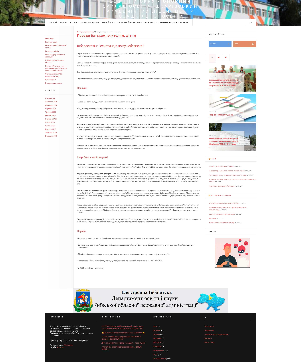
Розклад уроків (51, 42)
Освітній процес (109, 22)
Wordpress (68, 345)
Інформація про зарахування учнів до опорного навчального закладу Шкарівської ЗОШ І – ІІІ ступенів (224, 83)
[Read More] (210, 89)
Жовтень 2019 (51, 133)
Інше (155, 326)
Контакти (184, 22)
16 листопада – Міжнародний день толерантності (227, 171)
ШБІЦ (213, 158)
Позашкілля (150, 22)
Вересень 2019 (51, 136)
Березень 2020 (51, 119)
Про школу (209, 326)
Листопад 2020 (51, 102)
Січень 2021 (50, 98)
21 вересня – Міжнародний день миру (222, 186)
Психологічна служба (167, 22)
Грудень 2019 (50, 129)
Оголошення (158, 350)
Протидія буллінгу (87, 32)
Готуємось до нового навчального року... (224, 203)
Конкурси (157, 346)
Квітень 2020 (50, 115)
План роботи (50, 80)
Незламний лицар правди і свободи (221, 222)
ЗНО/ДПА (73, 22)
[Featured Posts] (212, 57)
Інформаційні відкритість (130, 22)
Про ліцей (53, 22)
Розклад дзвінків (52, 51)
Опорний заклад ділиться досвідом (222, 214)
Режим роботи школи (89, 22)
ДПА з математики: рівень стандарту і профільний (123, 343)
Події (155, 355)
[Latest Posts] (219, 57)
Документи (209, 330)
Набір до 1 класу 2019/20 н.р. (221, 115)
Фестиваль (212, 218)
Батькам (212, 76)
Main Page (49, 39)
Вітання (156, 334)
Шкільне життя (159, 359)
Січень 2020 (50, 126)
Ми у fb (213, 44)
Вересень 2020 (51, 105)
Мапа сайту (209, 342)
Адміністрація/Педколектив (216, 334)
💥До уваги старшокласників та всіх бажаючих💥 (123, 333)
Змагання (157, 338)
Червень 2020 (50, 109)
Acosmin (60, 347)
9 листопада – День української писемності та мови (228, 175)
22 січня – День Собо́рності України (221, 166)
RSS (236, 44)
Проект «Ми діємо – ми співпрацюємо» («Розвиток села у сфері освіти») (56, 68)
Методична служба (221, 195)
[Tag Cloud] (226, 57)
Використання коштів (53, 83)
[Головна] (78, 32)
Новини (63, 22)
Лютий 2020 (50, 122)
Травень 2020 (50, 112)
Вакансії (208, 338)
